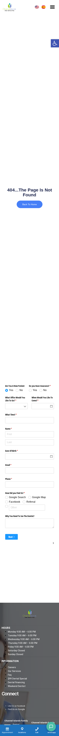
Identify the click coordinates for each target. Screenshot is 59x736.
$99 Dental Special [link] (17, 678)
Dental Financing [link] (16, 682)
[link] (55, 43)
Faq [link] (9, 675)
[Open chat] (51, 726)
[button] (52, 7)
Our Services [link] (14, 671)
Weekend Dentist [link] (16, 686)
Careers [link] (12, 667)
